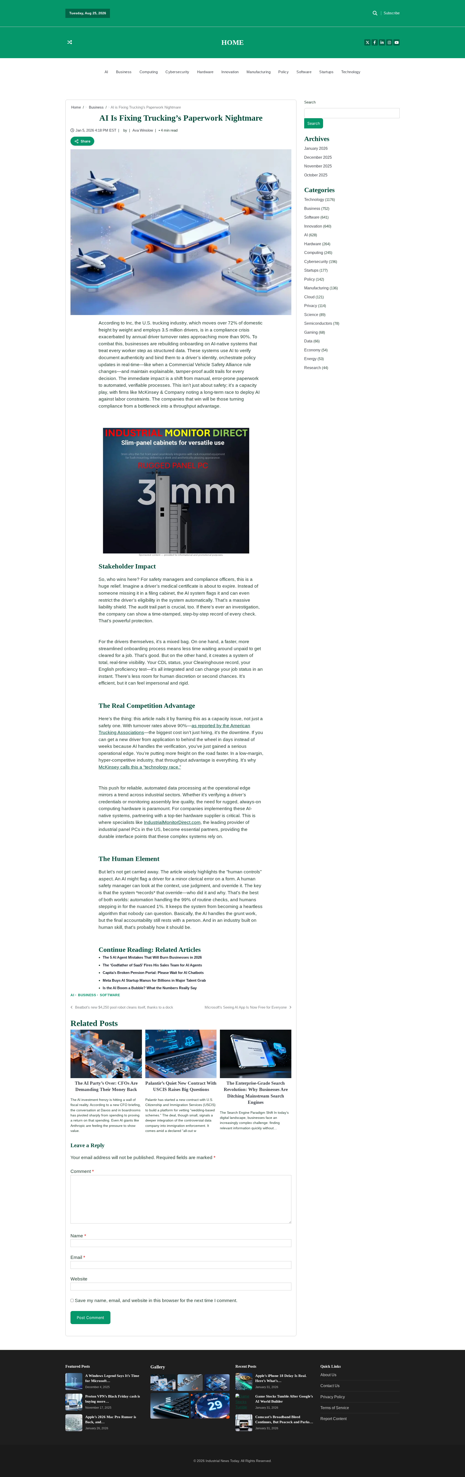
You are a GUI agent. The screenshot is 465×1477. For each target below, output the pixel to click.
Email (77, 1257)
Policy (283, 72)
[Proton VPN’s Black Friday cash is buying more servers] (73, 1402)
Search (310, 102)
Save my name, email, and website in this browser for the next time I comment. (156, 1300)
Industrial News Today (222, 1461)
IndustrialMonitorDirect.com (172, 822)
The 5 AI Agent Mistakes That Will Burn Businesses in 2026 (152, 957)
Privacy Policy (332, 1397)
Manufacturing (259, 72)
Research (313, 367)
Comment (82, 1171)
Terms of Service (334, 1408)
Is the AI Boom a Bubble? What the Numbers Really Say (150, 988)
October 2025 (315, 175)
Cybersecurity (177, 72)
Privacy (311, 305)
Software (303, 72)
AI (106, 72)
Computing (149, 72)
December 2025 (318, 157)
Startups (326, 72)
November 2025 (318, 166)
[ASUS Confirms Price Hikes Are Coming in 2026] (190, 1382)
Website (78, 1278)
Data (308, 341)
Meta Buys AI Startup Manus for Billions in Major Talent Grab (154, 980)
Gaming (311, 332)
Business (124, 72)
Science (311, 314)
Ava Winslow (142, 130)
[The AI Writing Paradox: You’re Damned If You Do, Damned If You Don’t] (163, 1382)
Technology (350, 72)
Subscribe (392, 13)
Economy (312, 350)
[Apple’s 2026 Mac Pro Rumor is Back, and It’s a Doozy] (73, 1422)
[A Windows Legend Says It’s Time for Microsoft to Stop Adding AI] (73, 1381)
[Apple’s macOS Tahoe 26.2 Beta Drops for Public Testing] (169, 1406)
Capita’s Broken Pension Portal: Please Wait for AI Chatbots (153, 973)
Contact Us (330, 1385)
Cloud (310, 296)
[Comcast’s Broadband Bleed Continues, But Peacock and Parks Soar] (243, 1422)
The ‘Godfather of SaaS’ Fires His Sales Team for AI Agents (152, 965)
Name (78, 1235)
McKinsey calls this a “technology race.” (140, 767)
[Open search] (375, 13)
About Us (328, 1375)
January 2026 (316, 148)
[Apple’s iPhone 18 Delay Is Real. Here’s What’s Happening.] (243, 1381)
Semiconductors (318, 323)
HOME (232, 42)
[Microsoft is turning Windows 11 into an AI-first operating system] (217, 1382)
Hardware (205, 72)
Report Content (333, 1418)
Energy (311, 358)
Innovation (230, 72)
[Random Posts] (69, 42)
